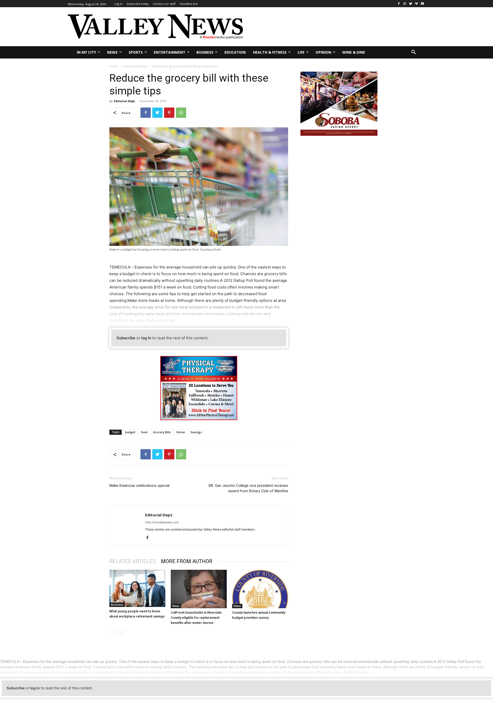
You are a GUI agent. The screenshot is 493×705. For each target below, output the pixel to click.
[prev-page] (112, 633)
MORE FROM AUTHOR (186, 561)
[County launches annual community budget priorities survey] (260, 589)
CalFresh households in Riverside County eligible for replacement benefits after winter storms (196, 618)
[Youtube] (422, 4)
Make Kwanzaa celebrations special (139, 485)
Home (113, 66)
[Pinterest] (169, 113)
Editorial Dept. (125, 101)
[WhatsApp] (181, 113)
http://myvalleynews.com (162, 522)
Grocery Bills (162, 432)
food (144, 432)
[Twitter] (411, 4)
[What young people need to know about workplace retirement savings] (137, 588)
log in (146, 337)
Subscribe (126, 337)
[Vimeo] (416, 4)
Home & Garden (135, 66)
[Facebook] (399, 4)
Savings (196, 432)
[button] (413, 52)
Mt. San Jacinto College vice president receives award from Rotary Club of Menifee (248, 488)
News (175, 606)
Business (117, 604)
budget (130, 432)
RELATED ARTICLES (132, 561)
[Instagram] (405, 4)
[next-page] (121, 633)
